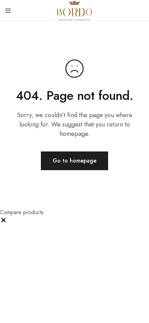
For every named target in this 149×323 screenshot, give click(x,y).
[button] (3, 222)
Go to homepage (74, 161)
